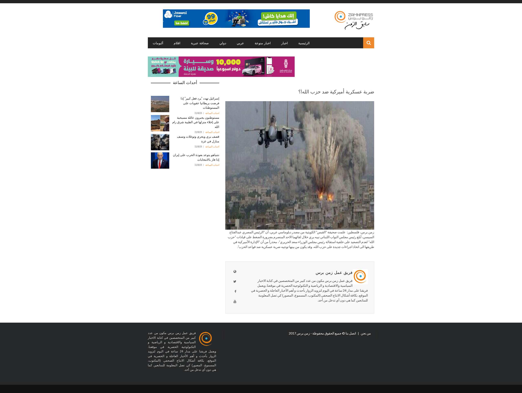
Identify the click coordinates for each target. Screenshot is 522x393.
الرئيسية (304, 42)
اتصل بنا (351, 333)
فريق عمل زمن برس (334, 272)
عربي (240, 42)
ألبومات (158, 42)
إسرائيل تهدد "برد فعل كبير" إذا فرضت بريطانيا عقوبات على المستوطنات (200, 103)
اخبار (284, 42)
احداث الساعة (212, 113)
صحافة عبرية (200, 42)
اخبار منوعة (263, 42)
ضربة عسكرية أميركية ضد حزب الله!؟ (336, 91)
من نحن (365, 333)
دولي (222, 42)
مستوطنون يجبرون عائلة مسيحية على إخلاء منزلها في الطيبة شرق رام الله (195, 122)
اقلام (177, 42)
